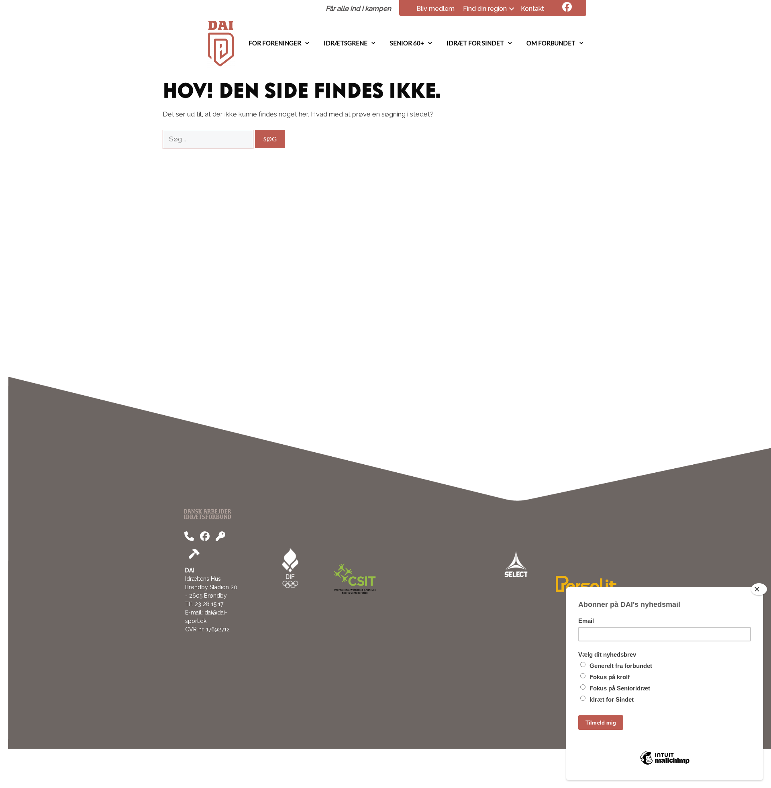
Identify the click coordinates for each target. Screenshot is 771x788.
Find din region (485, 8)
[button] (511, 9)
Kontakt (532, 8)
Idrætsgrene (345, 43)
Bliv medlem (435, 8)
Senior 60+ (407, 43)
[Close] (759, 589)
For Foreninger (275, 43)
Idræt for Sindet (475, 43)
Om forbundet (550, 43)
